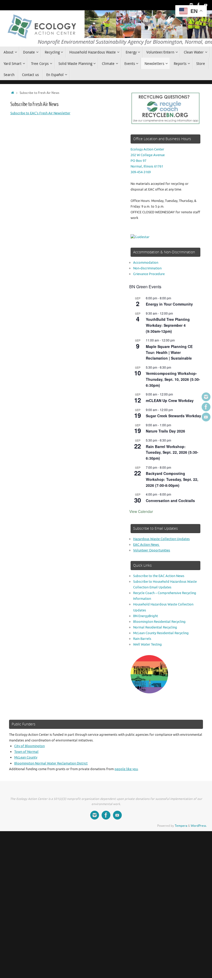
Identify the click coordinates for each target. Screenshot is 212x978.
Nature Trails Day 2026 (165, 431)
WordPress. (199, 826)
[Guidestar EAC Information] (140, 237)
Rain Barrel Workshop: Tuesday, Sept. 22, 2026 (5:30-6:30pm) (172, 452)
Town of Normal (26, 751)
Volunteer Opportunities (151, 550)
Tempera (181, 826)
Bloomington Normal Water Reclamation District (51, 763)
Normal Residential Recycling (155, 627)
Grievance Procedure (149, 274)
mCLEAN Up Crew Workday (170, 400)
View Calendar (141, 511)
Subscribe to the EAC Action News (158, 576)
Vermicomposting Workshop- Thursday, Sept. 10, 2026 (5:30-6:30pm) (173, 379)
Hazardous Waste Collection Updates (161, 539)
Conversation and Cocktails (170, 500)
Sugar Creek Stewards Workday (173, 415)
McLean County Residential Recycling (161, 633)
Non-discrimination (147, 268)
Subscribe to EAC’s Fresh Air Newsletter (40, 113)
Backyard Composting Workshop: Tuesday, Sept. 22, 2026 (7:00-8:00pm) (172, 479)
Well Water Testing (147, 644)
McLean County (25, 757)
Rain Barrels (142, 638)
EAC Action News (146, 544)
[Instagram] (191, 5)
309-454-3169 (141, 172)
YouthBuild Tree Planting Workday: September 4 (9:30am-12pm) (168, 325)
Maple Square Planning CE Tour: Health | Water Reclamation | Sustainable (169, 352)
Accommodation (145, 262)
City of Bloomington (29, 746)
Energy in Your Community (169, 304)
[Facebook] (198, 5)
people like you (126, 769)
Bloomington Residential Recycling (159, 621)
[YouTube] (205, 5)
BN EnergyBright (145, 616)
